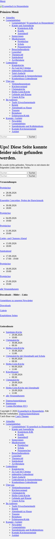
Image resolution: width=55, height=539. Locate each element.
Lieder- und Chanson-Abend (13, 238)
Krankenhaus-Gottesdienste (24, 78)
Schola (21, 44)
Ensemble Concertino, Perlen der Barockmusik (21, 200)
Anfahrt (15, 131)
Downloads (5, 305)
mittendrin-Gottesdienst (22, 70)
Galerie (3, 310)
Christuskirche (18, 89)
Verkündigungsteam (21, 84)
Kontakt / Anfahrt (14, 118)
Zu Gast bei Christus (21, 68)
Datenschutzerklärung (16, 400)
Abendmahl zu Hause (22, 107)
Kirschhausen (12, 372)
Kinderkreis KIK (25, 28)
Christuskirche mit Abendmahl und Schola (25, 356)
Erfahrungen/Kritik (20, 115)
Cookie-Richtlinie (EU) (17, 406)
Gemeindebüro (19, 123)
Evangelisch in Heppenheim (31, 411)
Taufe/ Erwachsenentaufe (23, 102)
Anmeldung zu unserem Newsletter (16, 300)
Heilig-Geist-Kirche (21, 92)
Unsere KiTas (18, 97)
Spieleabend (17, 57)
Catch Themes (22, 416)
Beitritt (15, 105)
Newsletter (17, 121)
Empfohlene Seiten (9, 315)
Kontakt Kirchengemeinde (24, 129)
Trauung (16, 110)
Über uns (10, 81)
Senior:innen (17, 36)
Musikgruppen (18, 39)
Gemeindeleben (13, 20)
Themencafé (17, 54)
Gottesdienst (11, 62)
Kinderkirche (18, 65)
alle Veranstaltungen (9, 289)
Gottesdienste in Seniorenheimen (27, 76)
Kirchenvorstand (19, 86)
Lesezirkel (16, 52)
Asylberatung (18, 60)
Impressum (11, 403)
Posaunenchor (24, 46)
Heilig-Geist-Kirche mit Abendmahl (22, 388)
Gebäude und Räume (21, 94)
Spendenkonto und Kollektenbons (27, 126)
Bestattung (17, 113)
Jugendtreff (23, 33)
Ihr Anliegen (11, 99)
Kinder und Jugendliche (23, 25)
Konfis (21, 31)
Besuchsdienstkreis (20, 49)
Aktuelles (10, 17)
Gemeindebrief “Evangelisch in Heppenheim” (33, 23)
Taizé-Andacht (18, 73)
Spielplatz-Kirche (14, 332)
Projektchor (23, 41)
